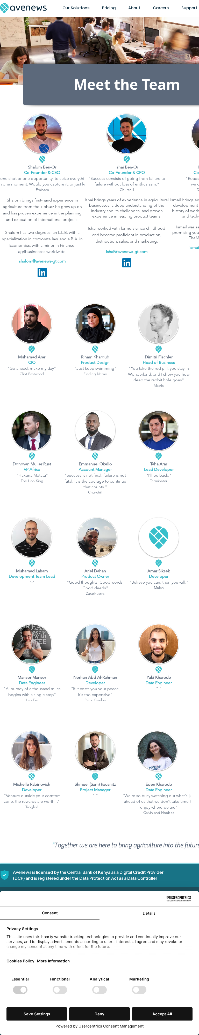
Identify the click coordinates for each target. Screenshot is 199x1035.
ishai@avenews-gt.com (127, 251)
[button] (76, 8)
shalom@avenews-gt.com (42, 261)
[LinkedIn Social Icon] (42, 272)
